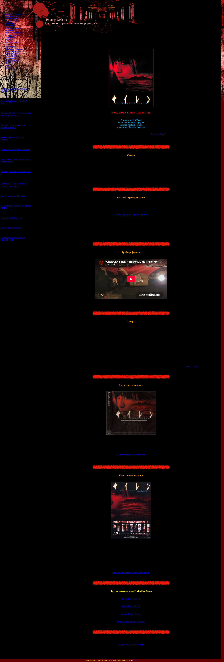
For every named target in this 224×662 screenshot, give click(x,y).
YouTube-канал (11, 58)
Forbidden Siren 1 (12, 16)
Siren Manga (10, 23)
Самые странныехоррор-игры (12, 36)
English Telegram (12, 56)
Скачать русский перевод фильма (131, 214)
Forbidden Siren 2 (12, 19)
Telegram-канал (12, 54)
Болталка (9, 68)
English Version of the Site (11, 62)
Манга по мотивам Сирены (131, 621)
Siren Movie (10, 26)
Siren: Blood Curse (131, 614)
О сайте (8, 65)
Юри (195, 366)
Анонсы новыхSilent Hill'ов (12, 43)
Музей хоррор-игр (13, 51)
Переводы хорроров (14, 49)
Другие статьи (11, 47)
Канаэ (188, 366)
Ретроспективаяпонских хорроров (13, 31)
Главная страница (13, 14)
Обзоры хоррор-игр (13, 28)
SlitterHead (9, 40)
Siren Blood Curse (12, 21)
